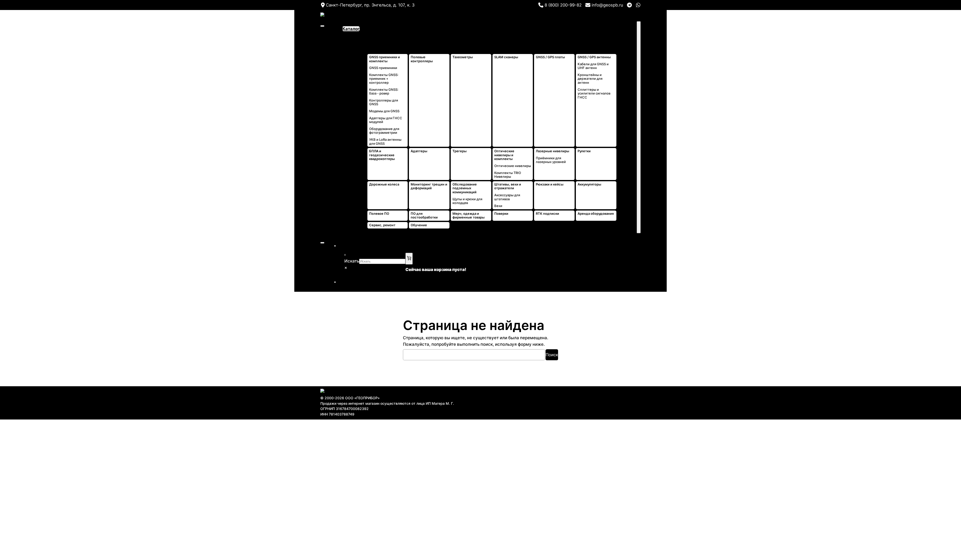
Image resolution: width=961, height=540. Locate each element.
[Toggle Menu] (322, 26)
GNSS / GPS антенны (594, 57)
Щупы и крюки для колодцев (467, 201)
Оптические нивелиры (512, 166)
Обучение (419, 225)
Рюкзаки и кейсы (549, 184)
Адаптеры (419, 151)
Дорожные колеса (384, 184)
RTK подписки (547, 214)
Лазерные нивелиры (552, 151)
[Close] (639, 127)
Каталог (351, 28)
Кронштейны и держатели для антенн (590, 78)
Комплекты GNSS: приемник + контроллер (383, 78)
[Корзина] (409, 258)
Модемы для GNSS (384, 111)
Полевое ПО (379, 214)
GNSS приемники (383, 68)
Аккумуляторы (589, 184)
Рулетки (584, 151)
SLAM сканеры (506, 57)
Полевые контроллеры (422, 59)
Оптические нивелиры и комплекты (504, 155)
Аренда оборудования (596, 214)
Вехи (498, 206)
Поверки (501, 214)
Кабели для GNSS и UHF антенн (593, 66)
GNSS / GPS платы (550, 57)
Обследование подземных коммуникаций (464, 188)
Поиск (552, 354)
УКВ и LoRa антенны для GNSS (385, 142)
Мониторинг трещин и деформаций (429, 186)
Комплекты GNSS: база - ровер (383, 92)
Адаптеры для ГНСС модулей (385, 120)
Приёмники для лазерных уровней (551, 160)
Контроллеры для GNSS (383, 102)
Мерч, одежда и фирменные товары (468, 216)
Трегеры (459, 151)
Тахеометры (462, 57)
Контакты (627, 35)
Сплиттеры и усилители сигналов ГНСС (594, 93)
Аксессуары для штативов (507, 197)
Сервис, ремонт (382, 225)
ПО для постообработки (424, 216)
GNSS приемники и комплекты (384, 59)
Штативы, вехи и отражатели (507, 186)
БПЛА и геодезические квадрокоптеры (382, 155)
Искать (351, 261)
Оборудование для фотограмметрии (384, 131)
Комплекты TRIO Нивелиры (507, 175)
